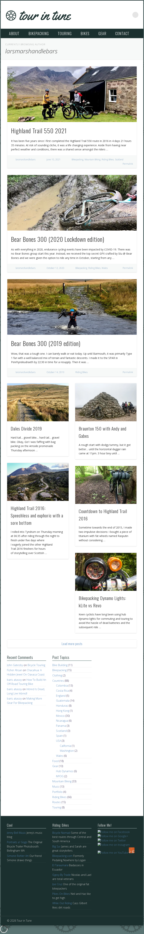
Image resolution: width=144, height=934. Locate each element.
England (61, 695)
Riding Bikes (108, 159)
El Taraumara (60, 865)
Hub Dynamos (64, 771)
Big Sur (56, 846)
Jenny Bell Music (16, 832)
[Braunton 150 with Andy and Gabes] (105, 402)
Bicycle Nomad (61, 832)
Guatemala (62, 700)
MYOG (60, 776)
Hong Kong (62, 710)
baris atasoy (14, 679)
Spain (59, 735)
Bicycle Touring (36, 665)
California (65, 746)
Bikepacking (38, 33)
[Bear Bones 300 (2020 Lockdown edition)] (72, 203)
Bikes (85, 33)
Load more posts (72, 644)
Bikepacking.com (62, 856)
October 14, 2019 (55, 372)
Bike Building (60, 665)
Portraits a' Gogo (17, 842)
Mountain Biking (92, 159)
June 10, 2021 (53, 159)
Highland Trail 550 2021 (39, 130)
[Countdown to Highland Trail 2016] (105, 485)
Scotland (119, 159)
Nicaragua (62, 720)
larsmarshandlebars (25, 159)
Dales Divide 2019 (26, 428)
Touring (65, 33)
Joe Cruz (57, 884)
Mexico (60, 716)
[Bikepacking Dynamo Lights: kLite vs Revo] (105, 572)
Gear (102, 33)
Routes (56, 802)
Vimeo (128, 15)
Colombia (62, 685)
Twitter (120, 15)
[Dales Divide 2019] (37, 402)
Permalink (128, 163)
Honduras (62, 705)
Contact (122, 33)
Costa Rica (62, 690)
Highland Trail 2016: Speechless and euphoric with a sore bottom (37, 515)
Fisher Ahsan (14, 670)
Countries (58, 680)
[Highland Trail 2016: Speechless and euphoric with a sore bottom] (37, 482)
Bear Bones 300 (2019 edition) (45, 343)
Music (55, 786)
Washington (67, 750)
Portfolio (57, 792)
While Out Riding (62, 903)
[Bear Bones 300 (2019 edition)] (72, 307)
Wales (105, 268)
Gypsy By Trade (61, 875)
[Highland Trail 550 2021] (72, 94)
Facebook (112, 15)
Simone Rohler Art (18, 856)
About (14, 33)
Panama (61, 725)
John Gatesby (15, 665)
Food (55, 761)
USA (58, 741)
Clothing (57, 675)
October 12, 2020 (55, 268)
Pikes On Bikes (61, 894)
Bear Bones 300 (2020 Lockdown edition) (57, 239)
